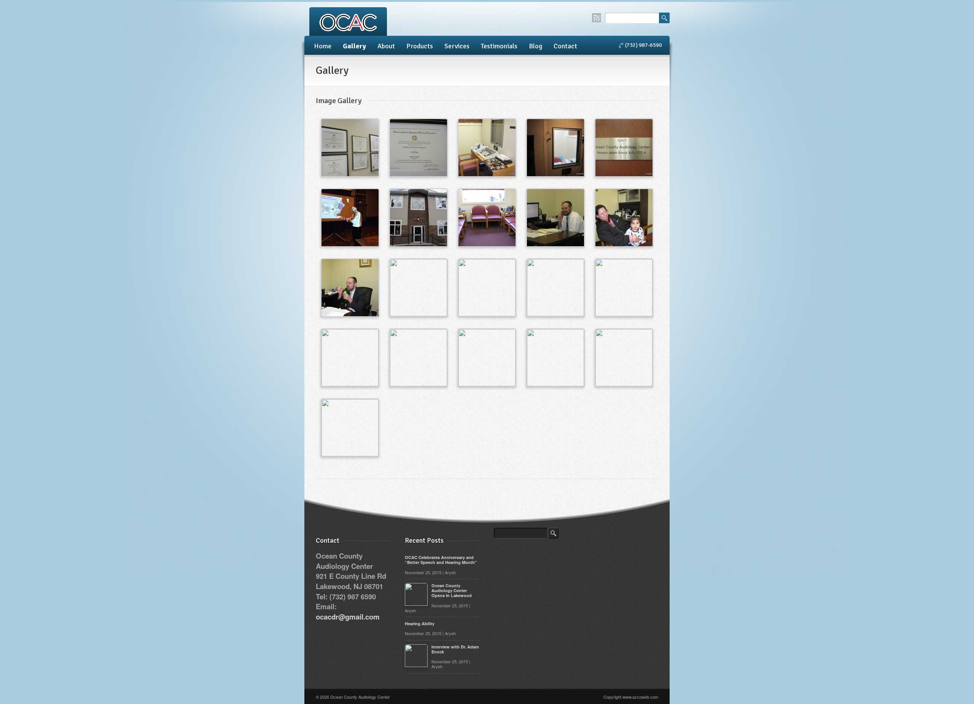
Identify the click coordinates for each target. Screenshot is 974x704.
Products (419, 46)
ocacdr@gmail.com (348, 617)
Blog (535, 46)
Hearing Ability (419, 623)
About (386, 46)
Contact (565, 46)
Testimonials (499, 46)
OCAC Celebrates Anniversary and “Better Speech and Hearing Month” (441, 559)
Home (322, 46)
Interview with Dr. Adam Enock (455, 649)
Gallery (354, 46)
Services (456, 46)
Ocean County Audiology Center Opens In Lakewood (451, 590)
